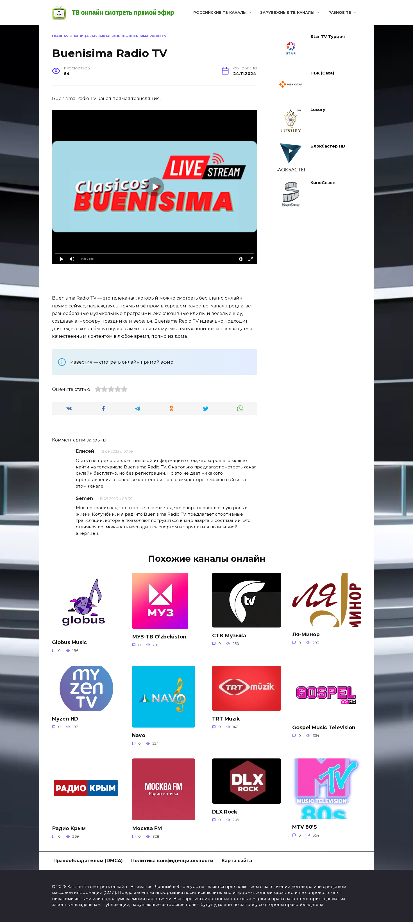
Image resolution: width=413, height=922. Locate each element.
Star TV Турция (327, 36)
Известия (81, 362)
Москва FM (147, 828)
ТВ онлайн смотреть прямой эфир (123, 12)
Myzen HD (65, 719)
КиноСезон (322, 182)
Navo (138, 735)
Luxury (317, 109)
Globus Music (69, 642)
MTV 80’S (304, 827)
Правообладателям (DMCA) (88, 860)
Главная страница (70, 36)
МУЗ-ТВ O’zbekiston (159, 637)
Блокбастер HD (327, 146)
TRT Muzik (226, 719)
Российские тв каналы (220, 12)
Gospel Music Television (323, 727)
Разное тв (339, 12)
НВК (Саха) (322, 73)
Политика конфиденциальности (172, 860)
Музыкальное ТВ (108, 36)
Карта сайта (237, 860)
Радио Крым (69, 828)
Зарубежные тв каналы (287, 12)
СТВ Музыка (229, 635)
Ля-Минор (306, 634)
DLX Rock (224, 811)
